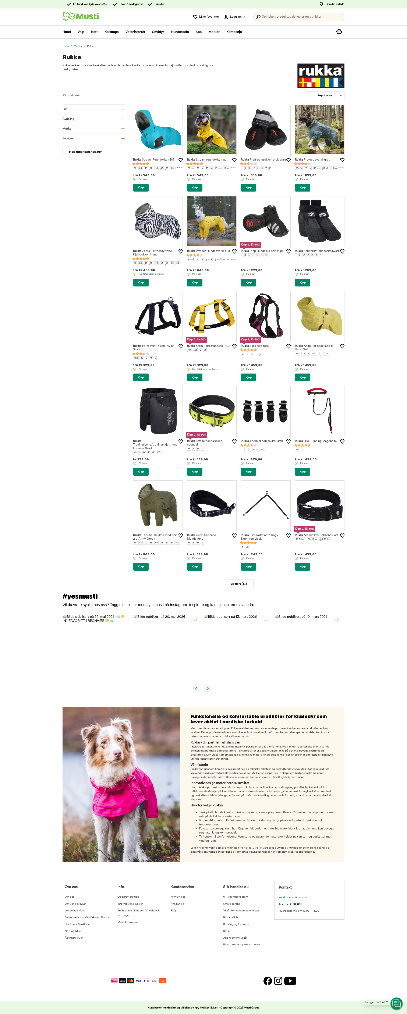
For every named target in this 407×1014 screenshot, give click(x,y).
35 (135, 168)
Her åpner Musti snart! (78, 924)
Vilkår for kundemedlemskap (241, 910)
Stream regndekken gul (207, 159)
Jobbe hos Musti (75, 910)
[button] (96, 648)
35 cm (209, 168)
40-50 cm (300, 539)
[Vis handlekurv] (340, 32)
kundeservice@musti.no (293, 897)
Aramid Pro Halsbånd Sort (316, 535)
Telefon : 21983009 (290, 904)
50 (161, 168)
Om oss (69, 897)
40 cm (218, 168)
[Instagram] (278, 980)
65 (177, 263)
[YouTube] (289, 980)
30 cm (200, 168)
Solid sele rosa (255, 346)
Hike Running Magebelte (316, 441)
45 (156, 168)
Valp (81, 32)
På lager (68, 138)
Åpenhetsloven (74, 937)
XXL (327, 354)
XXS (136, 358)
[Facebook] (267, 980)
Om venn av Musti (76, 904)
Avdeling (68, 119)
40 (151, 168)
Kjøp (141, 187)
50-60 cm (313, 539)
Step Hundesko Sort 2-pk (262, 251)
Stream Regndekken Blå (153, 159)
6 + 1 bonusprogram (235, 897)
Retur (226, 931)
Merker (214, 32)
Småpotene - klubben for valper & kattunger (138, 913)
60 (172, 168)
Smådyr (158, 32)
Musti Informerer (128, 922)
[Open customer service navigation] (397, 1004)
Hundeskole (180, 32)
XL (261, 354)
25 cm (191, 168)
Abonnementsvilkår (235, 937)
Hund (67, 32)
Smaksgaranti (231, 904)
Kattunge (112, 32)
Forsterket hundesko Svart (317, 251)
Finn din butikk (335, 4)
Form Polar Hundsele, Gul (208, 346)
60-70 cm (325, 539)
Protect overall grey (312, 159)
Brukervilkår (230, 917)
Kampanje (234, 32)
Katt (94, 32)
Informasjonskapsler (130, 904)
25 (140, 168)
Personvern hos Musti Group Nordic (87, 917)
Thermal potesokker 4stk (262, 441)
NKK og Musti (73, 931)
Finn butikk (177, 904)
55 (167, 168)
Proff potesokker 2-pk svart (263, 159)
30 (146, 168)
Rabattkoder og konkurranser (241, 944)
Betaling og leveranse (236, 924)
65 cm (299, 168)
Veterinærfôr (135, 32)
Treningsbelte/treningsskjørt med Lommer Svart (155, 445)
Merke (67, 128)
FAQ (173, 910)
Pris (65, 109)
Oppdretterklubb (128, 897)
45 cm (226, 168)
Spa (199, 32)
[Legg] (180, 160)
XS (142, 358)
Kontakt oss (177, 897)
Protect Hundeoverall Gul (208, 251)
